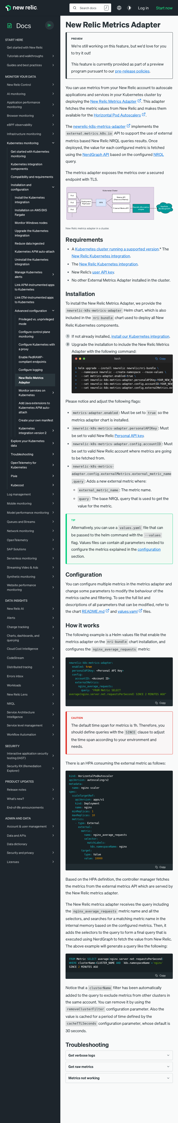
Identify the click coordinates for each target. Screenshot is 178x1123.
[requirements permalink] (106, 239)
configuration (149, 549)
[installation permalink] (98, 293)
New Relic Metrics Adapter (113, 101)
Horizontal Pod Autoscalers (117, 114)
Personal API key (129, 435)
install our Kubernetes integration (140, 336)
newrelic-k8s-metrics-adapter (99, 126)
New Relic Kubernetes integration (101, 255)
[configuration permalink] (105, 574)
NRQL (158, 154)
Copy (163, 358)
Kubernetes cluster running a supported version (117, 248)
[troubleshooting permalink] (112, 1044)
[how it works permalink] (103, 625)
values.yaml (128, 611)
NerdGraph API (95, 154)
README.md (93, 611)
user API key (103, 271)
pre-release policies (132, 70)
